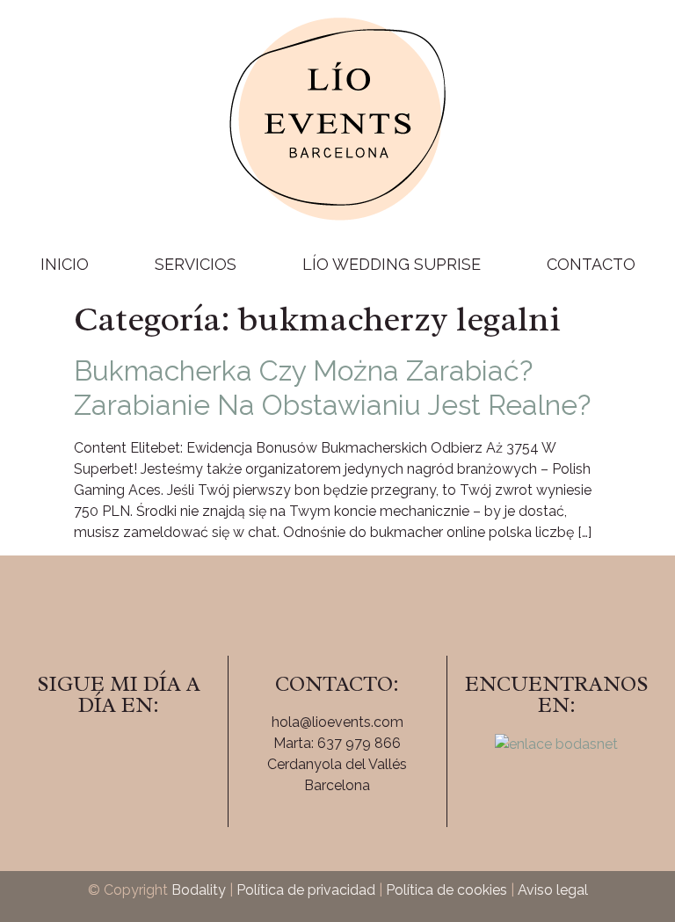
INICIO (64, 264)
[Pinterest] (167, 755)
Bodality (198, 890)
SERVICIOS (195, 264)
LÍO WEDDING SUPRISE (391, 264)
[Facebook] (70, 755)
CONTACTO (591, 264)
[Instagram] (119, 755)
